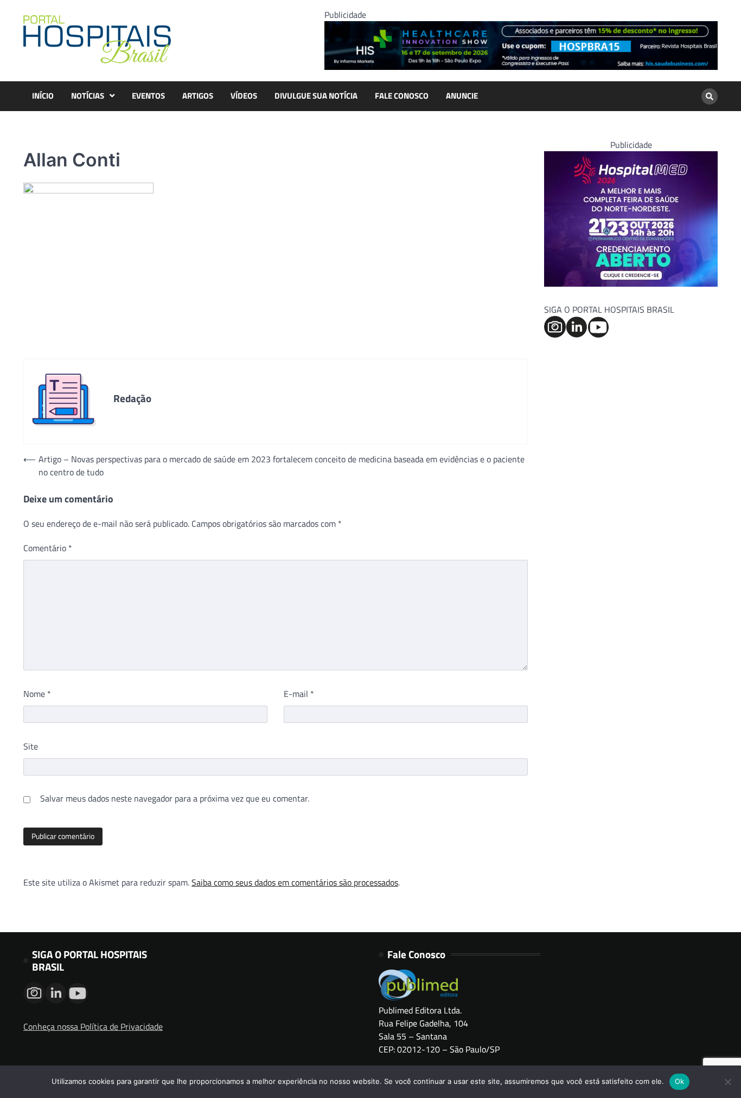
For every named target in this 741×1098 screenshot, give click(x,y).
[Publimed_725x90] (521, 66)
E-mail (299, 693)
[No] (727, 1081)
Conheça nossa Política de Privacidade (93, 1026)
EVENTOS (148, 96)
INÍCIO (43, 96)
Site (30, 746)
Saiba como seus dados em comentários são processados (294, 882)
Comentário (47, 547)
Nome (37, 693)
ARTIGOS (197, 96)
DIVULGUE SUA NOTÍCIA (315, 96)
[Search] (709, 96)
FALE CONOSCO (402, 96)
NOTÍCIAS (87, 96)
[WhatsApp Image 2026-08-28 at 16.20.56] (631, 283)
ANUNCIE (462, 96)
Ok (680, 1081)
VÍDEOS (244, 96)
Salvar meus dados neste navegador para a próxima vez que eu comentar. (174, 798)
